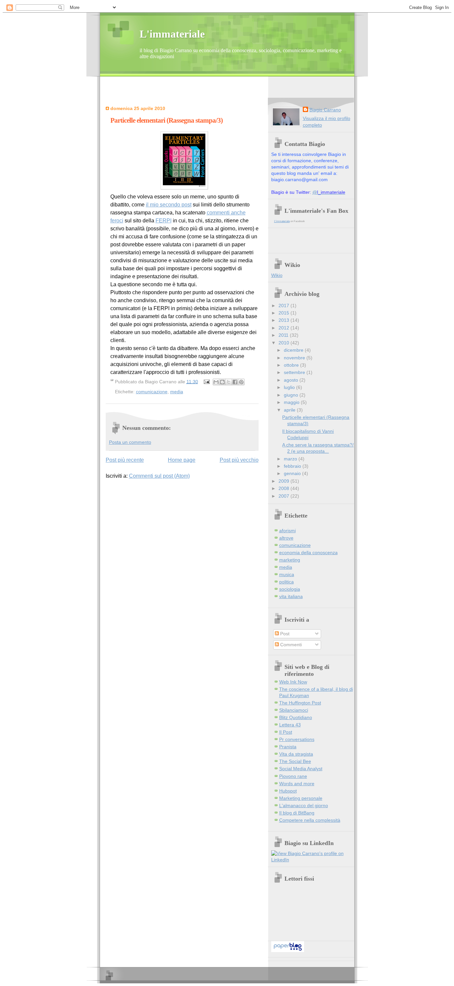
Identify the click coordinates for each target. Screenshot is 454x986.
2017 (284, 305)
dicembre (294, 350)
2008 (284, 488)
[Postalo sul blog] (222, 382)
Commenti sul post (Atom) (159, 476)
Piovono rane (293, 776)
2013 (284, 320)
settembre (295, 372)
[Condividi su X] (228, 382)
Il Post (285, 732)
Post (284, 633)
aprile (290, 410)
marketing (289, 559)
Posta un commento (130, 442)
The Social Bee (295, 761)
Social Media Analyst (300, 768)
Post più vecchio (239, 460)
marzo (291, 458)
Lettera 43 (290, 724)
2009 (284, 481)
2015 (284, 312)
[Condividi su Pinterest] (241, 382)
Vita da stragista (296, 754)
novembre (295, 357)
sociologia (289, 589)
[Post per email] (206, 381)
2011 (284, 335)
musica (286, 574)
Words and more (296, 783)
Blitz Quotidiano (295, 717)
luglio (290, 387)
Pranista (287, 746)
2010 (284, 342)
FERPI (163, 220)
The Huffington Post (300, 702)
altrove (286, 538)
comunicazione (152, 391)
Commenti (290, 644)
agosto (291, 380)
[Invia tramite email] (216, 382)
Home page (181, 460)
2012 (284, 327)
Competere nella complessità (309, 820)
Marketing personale (300, 798)
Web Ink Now (293, 681)
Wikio (277, 275)
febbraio (293, 466)
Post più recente (125, 460)
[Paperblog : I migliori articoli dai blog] (287, 950)
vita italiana (291, 596)
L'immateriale (172, 34)
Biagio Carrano (325, 109)
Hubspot (288, 791)
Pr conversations (296, 739)
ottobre (292, 365)
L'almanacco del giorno (303, 805)
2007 (284, 496)
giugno (291, 395)
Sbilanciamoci (293, 710)
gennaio (293, 473)
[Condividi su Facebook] (235, 382)
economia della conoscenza (308, 552)
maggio (292, 402)
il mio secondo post (168, 204)
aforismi (287, 530)
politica (286, 581)
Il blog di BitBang (296, 812)
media (176, 391)
